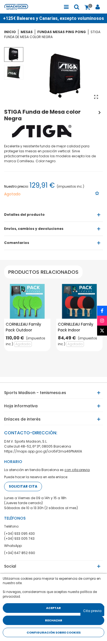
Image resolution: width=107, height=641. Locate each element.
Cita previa (92, 610)
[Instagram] (102, 321)
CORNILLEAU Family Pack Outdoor (23, 327)
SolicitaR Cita (23, 486)
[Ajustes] (97, 7)
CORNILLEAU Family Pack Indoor (75, 327)
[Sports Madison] (19, 7)
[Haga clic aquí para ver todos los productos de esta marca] (41, 131)
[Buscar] (76, 7)
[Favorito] (97, 193)
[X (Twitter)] (102, 331)
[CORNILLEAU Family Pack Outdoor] (27, 301)
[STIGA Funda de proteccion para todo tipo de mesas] (96, 97)
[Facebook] (102, 311)
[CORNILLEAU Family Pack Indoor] (79, 301)
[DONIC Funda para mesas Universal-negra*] (99, 111)
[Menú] (66, 7)
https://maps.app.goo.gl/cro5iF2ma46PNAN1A (43, 451)
